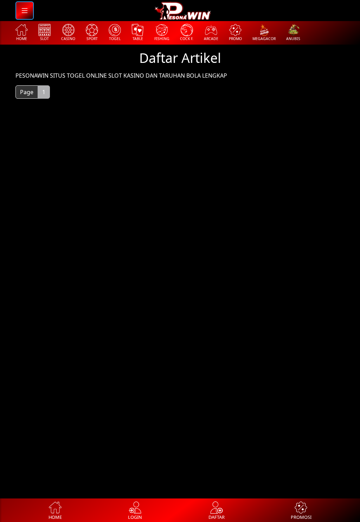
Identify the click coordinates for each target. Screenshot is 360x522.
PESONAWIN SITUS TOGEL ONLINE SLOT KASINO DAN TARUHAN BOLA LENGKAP (121, 75)
